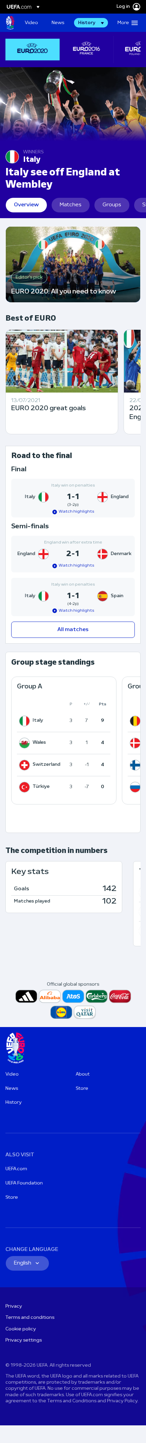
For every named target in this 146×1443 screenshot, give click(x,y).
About (83, 1074)
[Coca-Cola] (120, 996)
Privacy (13, 1306)
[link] (31, 23)
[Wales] (26, 743)
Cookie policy (20, 1329)
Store (82, 1088)
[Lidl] (61, 1012)
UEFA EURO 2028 (10, 23)
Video (12, 1074)
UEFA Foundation (24, 1183)
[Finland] (136, 765)
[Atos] (73, 996)
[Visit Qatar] (85, 1012)
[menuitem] (32, 23)
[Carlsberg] (97, 996)
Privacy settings (23, 1340)
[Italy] (26, 721)
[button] (91, 23)
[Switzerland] (26, 765)
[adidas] (26, 996)
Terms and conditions (29, 1317)
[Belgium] (136, 721)
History (13, 1102)
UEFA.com (16, 1169)
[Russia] (136, 787)
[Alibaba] (50, 996)
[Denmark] (136, 743)
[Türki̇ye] (26, 787)
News (11, 1088)
